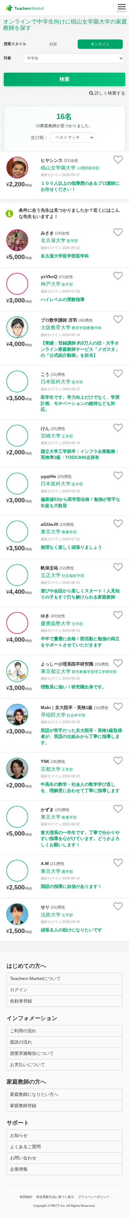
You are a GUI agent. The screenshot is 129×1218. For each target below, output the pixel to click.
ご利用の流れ (23, 1030)
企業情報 (19, 1169)
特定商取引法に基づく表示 (55, 1197)
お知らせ (19, 1135)
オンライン (100, 44)
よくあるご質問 (25, 1146)
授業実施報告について (32, 1053)
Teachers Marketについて (35, 978)
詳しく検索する (109, 93)
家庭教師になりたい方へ (34, 1094)
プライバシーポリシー (93, 1197)
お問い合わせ (23, 1157)
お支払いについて (27, 1064)
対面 (53, 44)
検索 (64, 79)
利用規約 (26, 1197)
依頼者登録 (21, 1000)
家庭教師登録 (23, 1105)
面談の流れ (21, 1041)
